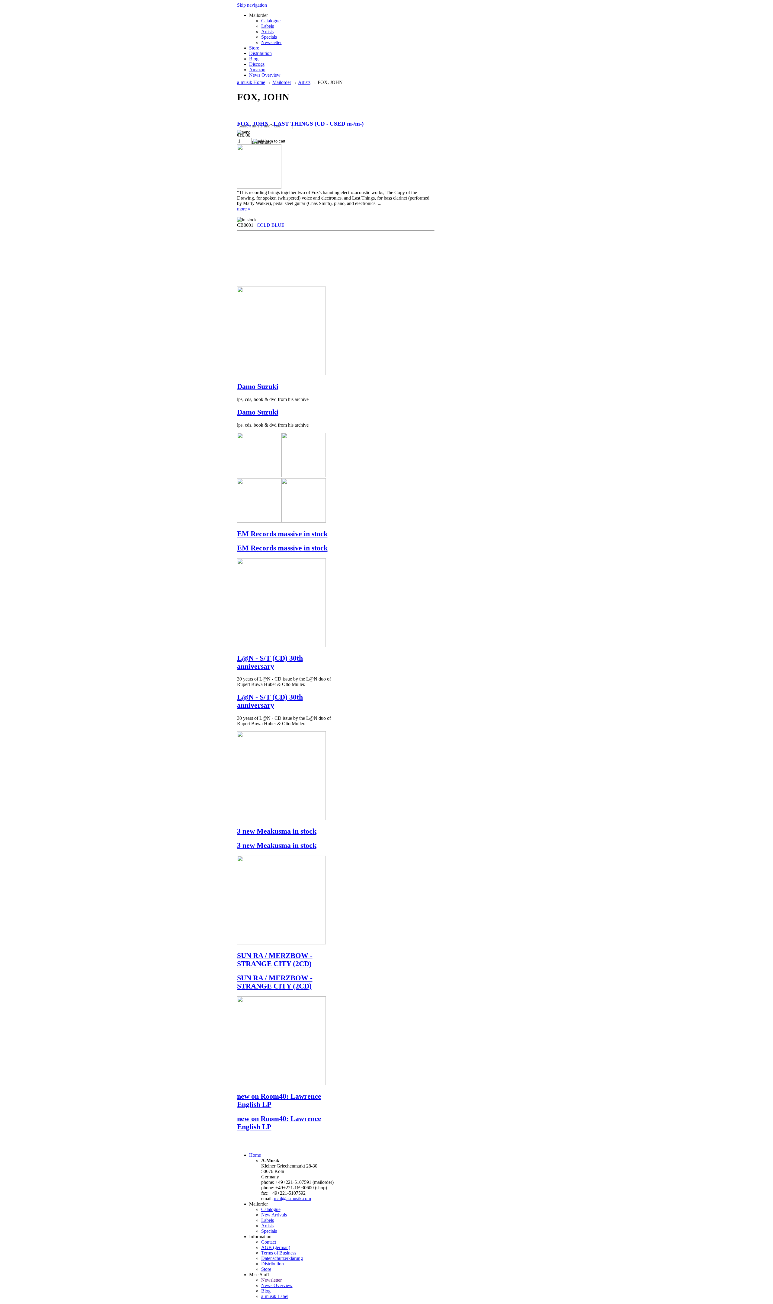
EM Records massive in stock (282, 534)
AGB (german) (275, 1247)
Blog (253, 58)
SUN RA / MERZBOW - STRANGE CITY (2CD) (275, 960)
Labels (267, 26)
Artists (267, 31)
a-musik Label (274, 1296)
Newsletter (271, 42)
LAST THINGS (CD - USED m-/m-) (319, 123)
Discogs (257, 64)
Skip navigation (252, 5)
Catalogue (271, 20)
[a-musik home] (324, 120)
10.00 (243, 135)
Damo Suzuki (257, 386)
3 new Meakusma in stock (276, 831)
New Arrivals (274, 1214)
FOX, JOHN (253, 123)
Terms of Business (278, 1252)
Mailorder (281, 82)
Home (255, 1155)
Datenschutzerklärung (282, 1258)
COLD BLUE (270, 225)
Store (254, 47)
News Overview (265, 75)
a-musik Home (251, 82)
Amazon (257, 69)
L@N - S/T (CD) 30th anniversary (270, 662)
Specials (269, 37)
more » (243, 208)
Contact (268, 1242)
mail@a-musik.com (292, 1198)
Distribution (260, 53)
